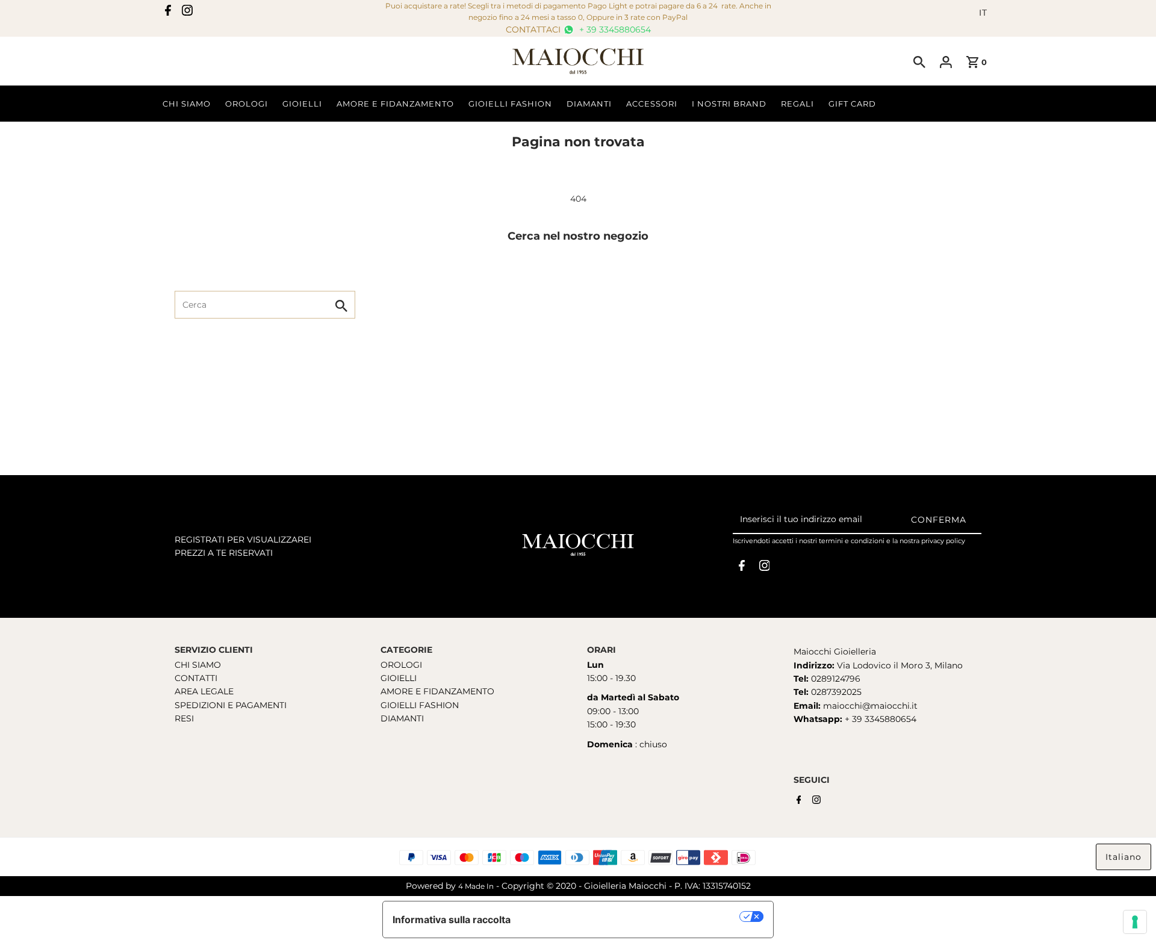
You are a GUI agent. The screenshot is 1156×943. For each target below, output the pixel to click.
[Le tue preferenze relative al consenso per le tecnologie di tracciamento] (1134, 921)
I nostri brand (729, 103)
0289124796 (834, 678)
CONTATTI (196, 678)
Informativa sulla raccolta (452, 919)
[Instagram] (187, 13)
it (983, 12)
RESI (184, 718)
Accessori (651, 103)
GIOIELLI (399, 678)
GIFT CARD (852, 103)
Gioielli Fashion (510, 103)
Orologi (246, 103)
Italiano (1123, 856)
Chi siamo (187, 103)
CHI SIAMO (198, 664)
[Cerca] (919, 61)
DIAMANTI (402, 718)
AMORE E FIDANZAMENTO (437, 691)
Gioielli (302, 103)
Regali (797, 103)
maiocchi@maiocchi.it (870, 705)
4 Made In (476, 886)
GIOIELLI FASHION (420, 705)
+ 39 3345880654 (614, 29)
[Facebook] (168, 13)
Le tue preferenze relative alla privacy (631, 916)
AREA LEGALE (204, 691)
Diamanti (589, 103)
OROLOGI (401, 664)
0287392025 (835, 691)
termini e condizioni (851, 541)
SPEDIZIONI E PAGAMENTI (231, 705)
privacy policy (943, 541)
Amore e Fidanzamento (395, 103)
